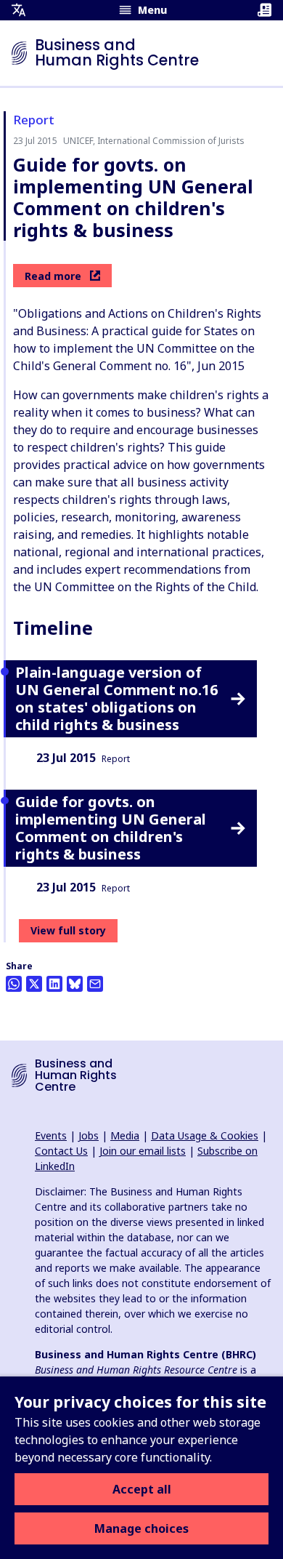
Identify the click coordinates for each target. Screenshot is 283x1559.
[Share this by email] (95, 984)
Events (51, 1135)
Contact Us (61, 1151)
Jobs (88, 1135)
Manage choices (141, 1528)
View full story (68, 930)
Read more (53, 276)
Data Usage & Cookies (204, 1135)
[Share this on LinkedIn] (54, 984)
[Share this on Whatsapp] (14, 984)
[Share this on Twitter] (34, 984)
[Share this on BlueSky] (75, 984)
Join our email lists (142, 1151)
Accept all (141, 1489)
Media (124, 1135)
